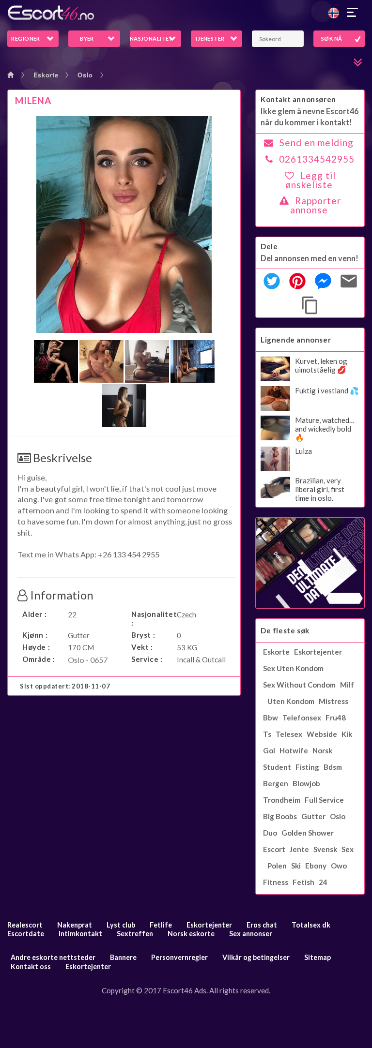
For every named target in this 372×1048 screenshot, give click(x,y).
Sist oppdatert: (65, 686)
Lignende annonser (296, 339)
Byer (87, 38)
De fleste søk (285, 630)
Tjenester (209, 38)
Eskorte (46, 74)
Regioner (25, 38)
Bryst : (143, 634)
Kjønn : (34, 634)
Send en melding (316, 142)
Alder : (34, 614)
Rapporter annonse (315, 205)
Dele (269, 246)
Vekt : (142, 647)
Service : (146, 659)
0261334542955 (317, 159)
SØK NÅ (331, 38)
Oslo (85, 74)
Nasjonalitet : (151, 618)
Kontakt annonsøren (298, 99)
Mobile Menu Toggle (353, 12)
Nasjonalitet (151, 38)
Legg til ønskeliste (310, 180)
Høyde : (36, 647)
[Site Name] (186, 12)
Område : (38, 659)
